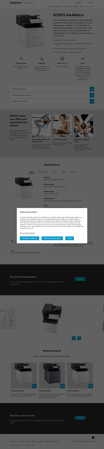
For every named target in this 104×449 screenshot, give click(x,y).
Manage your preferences (29, 238)
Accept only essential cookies (52, 238)
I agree (70, 238)
